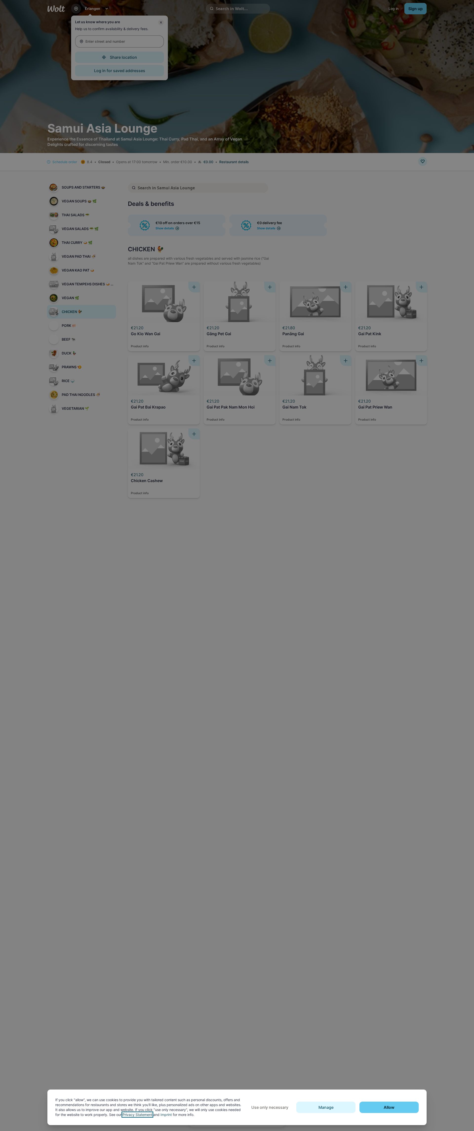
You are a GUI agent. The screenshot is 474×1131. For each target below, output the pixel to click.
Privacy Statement (137, 1114)
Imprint (166, 1114)
